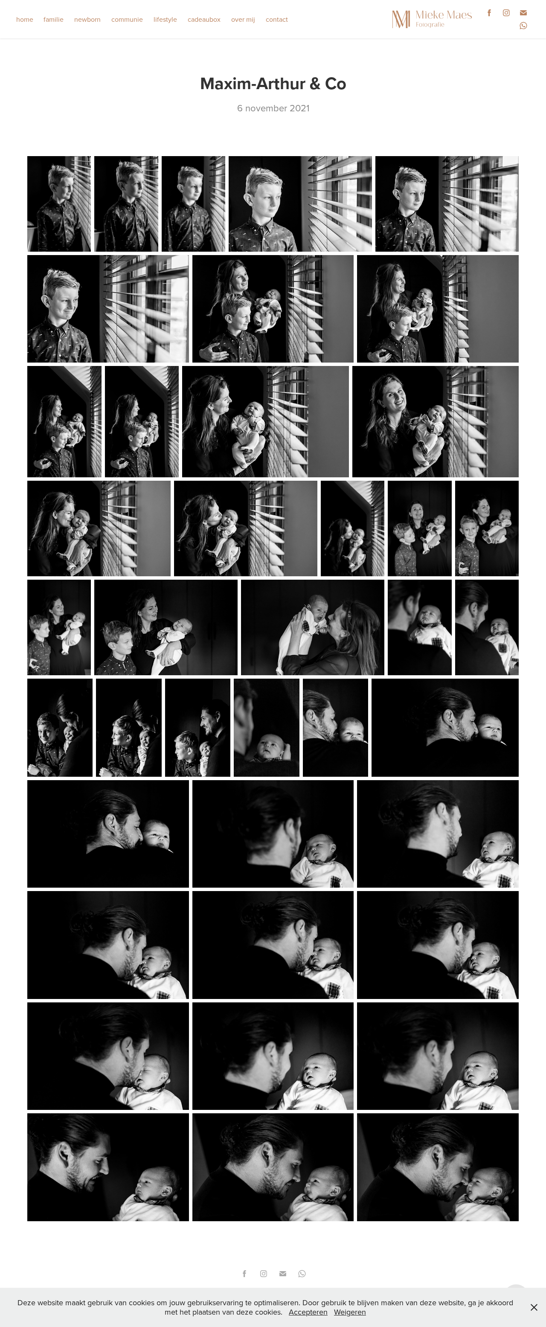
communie (127, 19)
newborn (87, 19)
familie (54, 19)
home (24, 19)
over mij (243, 19)
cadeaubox (204, 19)
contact (277, 19)
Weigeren (350, 1312)
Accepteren (308, 1312)
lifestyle (165, 19)
